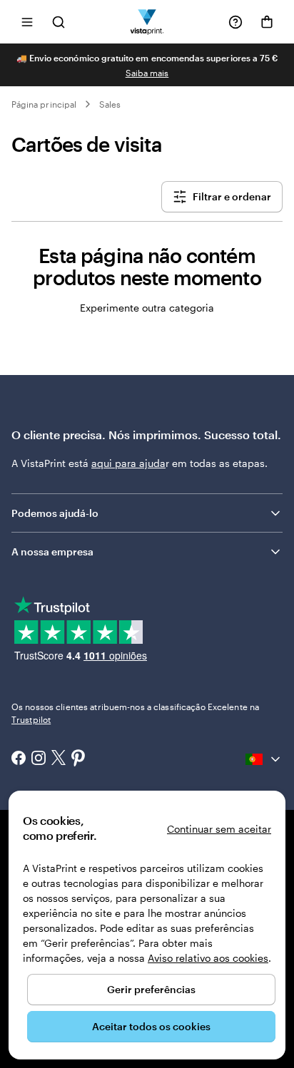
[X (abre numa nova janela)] (58, 759)
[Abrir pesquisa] (58, 22)
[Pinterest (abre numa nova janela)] (78, 759)
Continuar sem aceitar (219, 829)
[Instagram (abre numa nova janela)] (38, 759)
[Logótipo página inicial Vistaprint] (147, 21)
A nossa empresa (52, 551)
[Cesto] (267, 22)
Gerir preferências (151, 989)
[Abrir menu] (27, 22)
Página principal (43, 104)
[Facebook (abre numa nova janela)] (18, 759)
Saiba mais (147, 73)
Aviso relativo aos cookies (208, 958)
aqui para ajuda (128, 463)
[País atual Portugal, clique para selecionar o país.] (264, 759)
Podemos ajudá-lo (54, 513)
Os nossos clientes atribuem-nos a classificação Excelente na (135, 713)
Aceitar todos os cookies (151, 1026)
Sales (110, 104)
